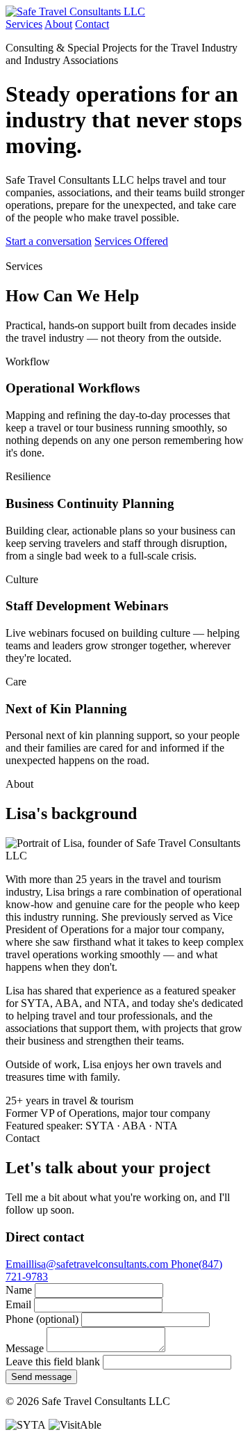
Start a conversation (49, 241)
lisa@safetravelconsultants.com (88, 1264)
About (58, 24)
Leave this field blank (53, 1361)
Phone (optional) (42, 1319)
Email (18, 1304)
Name (19, 1290)
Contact (92, 24)
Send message (41, 1377)
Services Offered (131, 241)
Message (25, 1348)
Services (24, 24)
